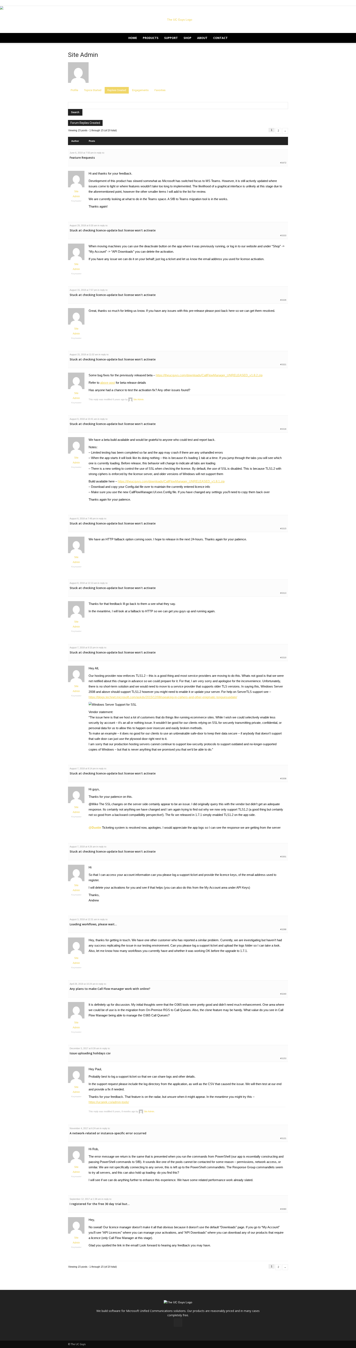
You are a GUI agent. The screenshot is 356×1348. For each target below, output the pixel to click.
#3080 (283, 1209)
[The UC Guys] (178, 19)
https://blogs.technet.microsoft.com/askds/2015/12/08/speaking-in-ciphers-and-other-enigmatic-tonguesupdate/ (163, 697)
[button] (283, 38)
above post (107, 382)
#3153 (283, 1058)
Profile (74, 90)
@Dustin (95, 827)
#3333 (283, 235)
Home (132, 38)
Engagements (140, 90)
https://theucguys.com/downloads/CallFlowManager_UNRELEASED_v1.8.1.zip (171, 481)
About (202, 38)
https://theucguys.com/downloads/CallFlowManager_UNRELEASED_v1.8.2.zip (209, 375)
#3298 (283, 929)
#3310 (283, 657)
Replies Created (116, 90)
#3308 (283, 778)
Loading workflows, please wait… (93, 924)
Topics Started (92, 90)
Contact (220, 38)
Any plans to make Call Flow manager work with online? (110, 989)
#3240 (283, 994)
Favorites (160, 90)
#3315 (283, 528)
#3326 (283, 300)
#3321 (283, 364)
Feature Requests (82, 158)
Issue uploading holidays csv (90, 1053)
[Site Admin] (78, 85)
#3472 (283, 163)
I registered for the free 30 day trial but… (100, 1204)
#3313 (283, 593)
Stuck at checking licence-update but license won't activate (113, 230)
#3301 (283, 856)
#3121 (283, 1138)
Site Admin (83, 54)
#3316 (283, 429)
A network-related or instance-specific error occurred (108, 1133)
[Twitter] (285, 3)
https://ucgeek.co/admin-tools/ (109, 1102)
